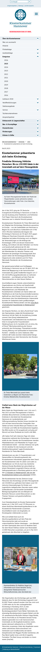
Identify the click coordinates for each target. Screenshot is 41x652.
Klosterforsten (8, 128)
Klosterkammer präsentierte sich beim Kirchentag (18, 144)
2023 (6, 71)
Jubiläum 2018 (8, 99)
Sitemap (20, 6)
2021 (6, 78)
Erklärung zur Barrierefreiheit (11, 649)
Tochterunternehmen (10, 113)
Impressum (37, 647)
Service (5, 110)
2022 (6, 74)
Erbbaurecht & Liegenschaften (14, 121)
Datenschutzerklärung (26, 647)
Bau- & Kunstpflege (10, 124)
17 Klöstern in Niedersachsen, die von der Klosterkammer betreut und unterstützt (18, 473)
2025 (6, 64)
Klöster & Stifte (8, 135)
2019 (6, 85)
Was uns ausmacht (9, 42)
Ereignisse (6, 57)
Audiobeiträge (8, 53)
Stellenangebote (9, 106)
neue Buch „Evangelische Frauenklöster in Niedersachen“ (20, 304)
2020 (6, 81)
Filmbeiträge (7, 49)
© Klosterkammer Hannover (10, 647)
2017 (6, 92)
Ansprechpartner (12, 6)
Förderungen (7, 131)
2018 (6, 88)
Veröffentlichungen (9, 103)
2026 (6, 60)
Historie (5, 46)
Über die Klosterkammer (11, 38)
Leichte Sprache (29, 6)
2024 (6, 67)
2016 (6, 95)
